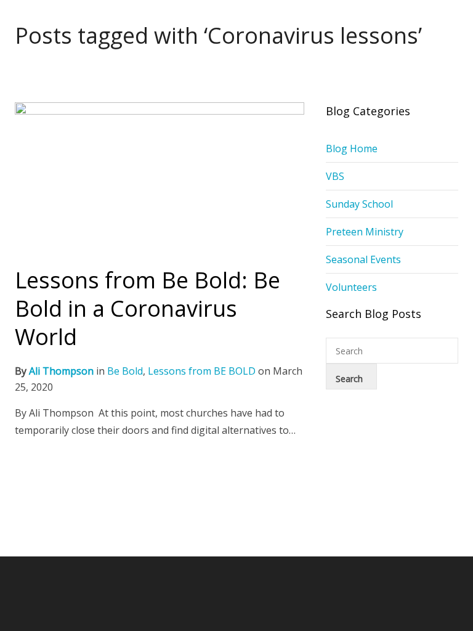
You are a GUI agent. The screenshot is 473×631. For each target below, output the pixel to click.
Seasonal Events (363, 259)
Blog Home (352, 148)
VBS (335, 176)
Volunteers (351, 287)
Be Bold (125, 371)
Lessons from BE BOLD (202, 371)
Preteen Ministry (364, 231)
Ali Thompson (61, 371)
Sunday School (359, 204)
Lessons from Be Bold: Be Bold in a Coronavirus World (147, 308)
